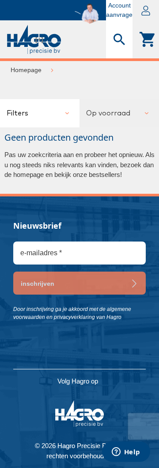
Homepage (26, 69)
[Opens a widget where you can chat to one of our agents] (126, 452)
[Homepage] (13, 39)
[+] (39, 39)
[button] (145, 10)
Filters (17, 113)
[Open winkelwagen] (146, 39)
